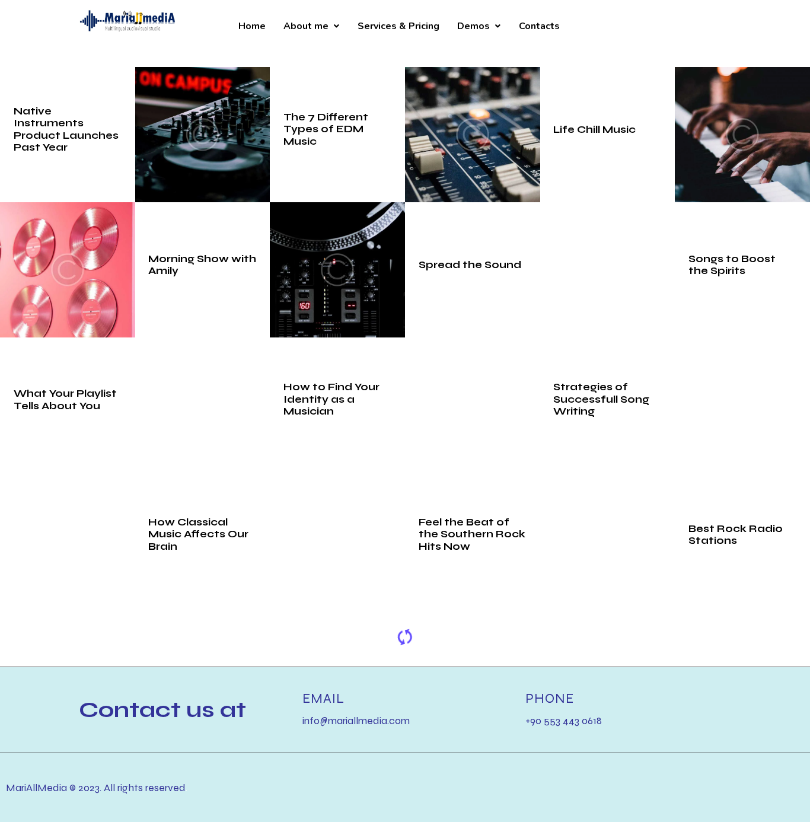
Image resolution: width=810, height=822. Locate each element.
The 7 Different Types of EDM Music (325, 129)
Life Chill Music (594, 129)
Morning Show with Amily (202, 264)
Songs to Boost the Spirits (732, 264)
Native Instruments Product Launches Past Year (66, 129)
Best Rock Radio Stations (735, 534)
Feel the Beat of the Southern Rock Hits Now (472, 534)
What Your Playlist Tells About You (65, 399)
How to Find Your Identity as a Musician (331, 399)
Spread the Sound (470, 264)
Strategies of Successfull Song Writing (601, 399)
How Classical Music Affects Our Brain (198, 534)
